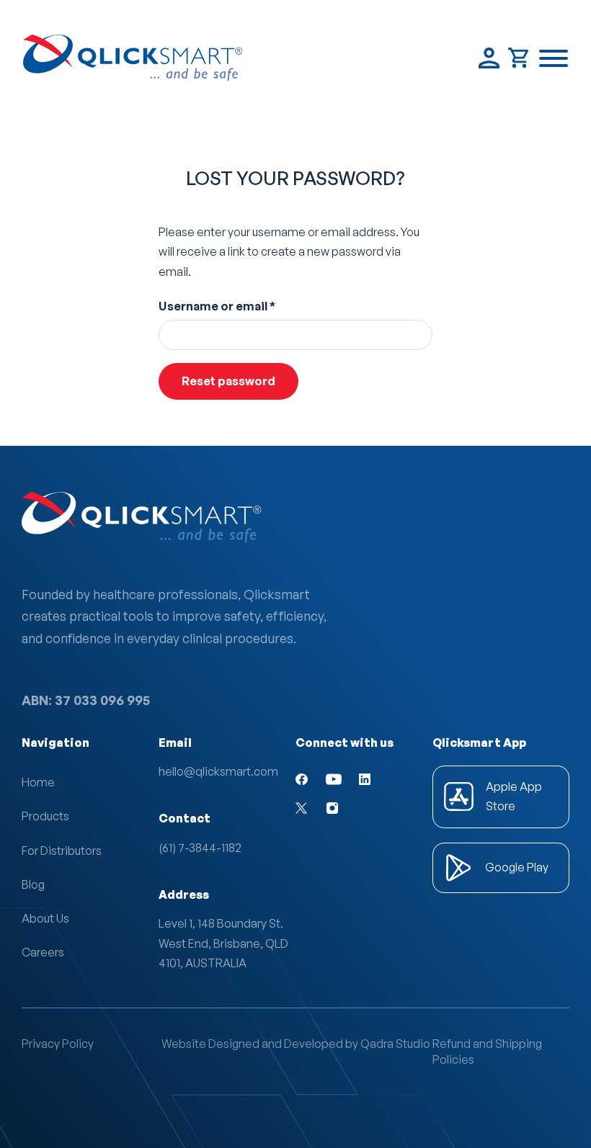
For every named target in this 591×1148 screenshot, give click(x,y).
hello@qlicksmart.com (218, 771)
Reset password (228, 380)
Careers (43, 952)
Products (45, 816)
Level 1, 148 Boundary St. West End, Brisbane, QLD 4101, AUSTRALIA (226, 942)
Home (38, 782)
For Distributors (62, 850)
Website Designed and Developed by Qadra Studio (295, 1043)
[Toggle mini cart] (519, 58)
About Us (45, 918)
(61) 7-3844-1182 (200, 847)
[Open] (553, 58)
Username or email (244, 305)
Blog (33, 884)
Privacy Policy (58, 1043)
